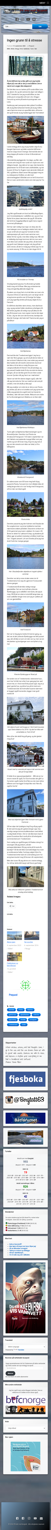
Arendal (11, 1010)
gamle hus (12, 1015)
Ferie (21, 49)
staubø (23, 1020)
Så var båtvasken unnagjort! (18, 1248)
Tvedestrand (13, 1024)
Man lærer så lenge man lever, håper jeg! (22, 1246)
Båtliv (8, 49)
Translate (21, 1350)
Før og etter (28, 942)
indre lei (36, 1015)
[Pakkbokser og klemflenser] (14, 956)
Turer (32, 49)
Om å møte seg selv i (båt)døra (19, 1255)
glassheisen (25, 1015)
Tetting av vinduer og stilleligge (19, 1250)
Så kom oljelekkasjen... (16, 1253)
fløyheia (30, 1010)
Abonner (10, 1373)
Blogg (17, 49)
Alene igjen (11, 942)
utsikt (24, 1024)
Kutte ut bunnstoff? (15, 1244)
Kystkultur (27, 49)
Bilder (13, 49)
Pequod (31, 46)
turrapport (33, 1020)
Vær (35, 49)
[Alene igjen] (14, 935)
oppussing (12, 1020)
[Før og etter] (31, 935)
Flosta (21, 1010)
